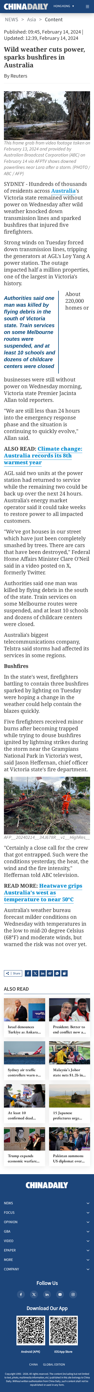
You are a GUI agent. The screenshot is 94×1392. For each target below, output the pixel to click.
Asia (31, 19)
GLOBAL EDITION (54, 1364)
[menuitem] (61, 6)
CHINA (33, 1364)
